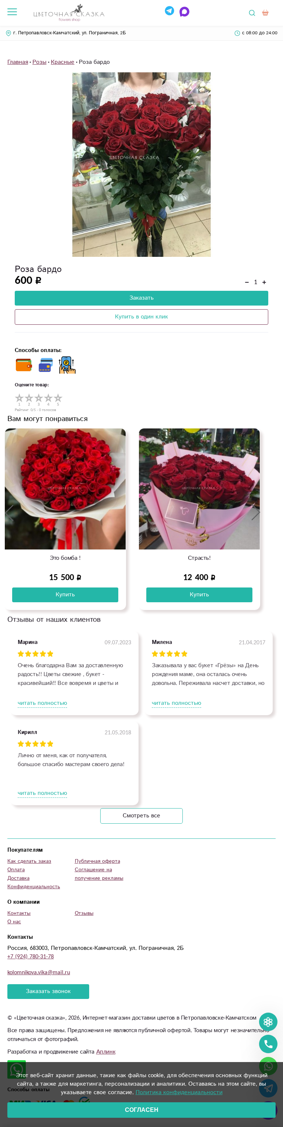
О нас (14, 922)
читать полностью (42, 703)
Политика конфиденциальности (179, 1092)
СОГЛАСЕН (141, 1110)
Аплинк (106, 1052)
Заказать (141, 298)
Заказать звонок (48, 991)
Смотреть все (141, 815)
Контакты (19, 913)
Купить (65, 594)
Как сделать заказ (29, 861)
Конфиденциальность (33, 886)
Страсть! (65, 558)
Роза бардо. (199, 558)
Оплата (16, 869)
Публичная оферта (97, 861)
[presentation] (9, 512)
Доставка (18, 878)
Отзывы (84, 913)
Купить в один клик (141, 317)
